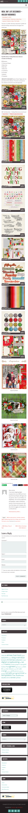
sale (20, 519)
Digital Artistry (5, 589)
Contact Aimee (5, 644)
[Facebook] (19, 1)
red (6, 673)
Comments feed (5, 787)
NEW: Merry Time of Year (7, 527)
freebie (7, 664)
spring (14, 673)
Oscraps (3, 593)
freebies (12, 664)
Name (3, 554)
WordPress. (20, 807)
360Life (8, 517)
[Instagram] (24, 1)
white (8, 678)
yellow (18, 677)
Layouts (4, 21)
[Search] (25, 625)
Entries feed (4, 785)
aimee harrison (13, 517)
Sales (12, 21)
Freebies (3, 640)
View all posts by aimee (15, 511)
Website (3, 565)
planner (16, 671)
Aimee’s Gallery (5, 752)
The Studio (16, 21)
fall (23, 662)
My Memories (5, 596)
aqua (23, 655)
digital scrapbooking (6, 519)
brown (3, 660)
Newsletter (4, 635)
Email (3, 559)
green (12, 666)
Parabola (13, 807)
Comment (4, 540)
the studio (23, 519)
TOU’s (3, 642)
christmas (18, 517)
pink (12, 671)
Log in (3, 782)
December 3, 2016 (6, 17)
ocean (15, 669)
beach (10, 658)
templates (6, 675)
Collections (13, 19)
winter (7, 521)
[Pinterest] (26, 1)
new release (9, 669)
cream (24, 660)
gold (24, 664)
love (22, 667)
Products (9, 21)
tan (25, 673)
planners (21, 671)
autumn (4, 657)
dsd (20, 662)
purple (3, 673)
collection (23, 517)
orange (4, 671)
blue (23, 657)
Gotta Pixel (18, 19)
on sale (19, 669)
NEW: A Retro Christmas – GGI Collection (20, 527)
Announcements (6, 19)
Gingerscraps (5, 591)
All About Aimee (5, 750)
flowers (2, 664)
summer (20, 673)
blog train (16, 657)
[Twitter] (21, 1)
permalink (18, 521)
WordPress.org (5, 789)
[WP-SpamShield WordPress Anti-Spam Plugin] (6, 689)
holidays (17, 519)
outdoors (9, 671)
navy (4, 669)
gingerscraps (19, 664)
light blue (18, 667)
